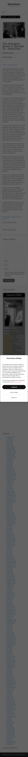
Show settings (14, 392)
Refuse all (14, 397)
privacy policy (17, 382)
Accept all (14, 387)
